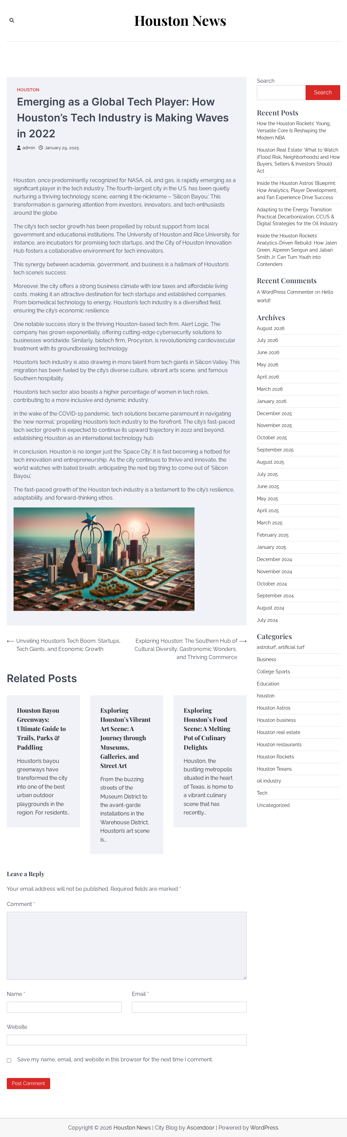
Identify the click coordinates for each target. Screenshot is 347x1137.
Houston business (276, 720)
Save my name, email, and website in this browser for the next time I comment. (115, 1059)
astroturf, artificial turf (281, 647)
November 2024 (274, 571)
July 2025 (267, 474)
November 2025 (274, 425)
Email (140, 994)
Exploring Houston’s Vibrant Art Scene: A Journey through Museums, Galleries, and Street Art (125, 737)
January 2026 (271, 401)
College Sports (273, 671)
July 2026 (267, 340)
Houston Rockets (275, 756)
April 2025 (268, 510)
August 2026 (270, 328)
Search (265, 81)
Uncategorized (273, 805)
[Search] (12, 21)
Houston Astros (273, 708)
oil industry (269, 781)
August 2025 (270, 462)
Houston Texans (274, 769)
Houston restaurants (279, 744)
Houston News (180, 20)
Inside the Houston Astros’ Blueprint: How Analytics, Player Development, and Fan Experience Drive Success (297, 190)
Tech (262, 793)
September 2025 (275, 449)
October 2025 (272, 437)
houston (28, 89)
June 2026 (268, 352)
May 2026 (267, 364)
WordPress (264, 1127)
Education (268, 684)
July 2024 (267, 620)
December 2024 (274, 559)
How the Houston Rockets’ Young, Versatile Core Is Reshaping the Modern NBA (294, 130)
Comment (21, 904)
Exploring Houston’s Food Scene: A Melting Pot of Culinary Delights (207, 728)
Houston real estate (278, 732)
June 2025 (268, 486)
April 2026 (268, 377)
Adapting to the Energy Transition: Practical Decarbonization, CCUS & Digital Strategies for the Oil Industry (297, 217)
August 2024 (270, 608)
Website (17, 1027)
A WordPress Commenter (285, 292)
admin (28, 147)
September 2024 (275, 595)
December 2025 (274, 413)
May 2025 (267, 498)
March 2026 (270, 389)
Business (266, 659)
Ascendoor (201, 1127)
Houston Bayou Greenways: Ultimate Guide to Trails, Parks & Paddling (41, 728)
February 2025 (273, 535)
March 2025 (270, 522)
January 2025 (271, 547)
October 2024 (272, 583)
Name (16, 994)
